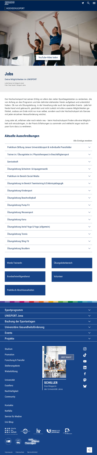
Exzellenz (9, 385)
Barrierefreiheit (32, 452)
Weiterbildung (11, 371)
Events (8, 332)
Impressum (9, 452)
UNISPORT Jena (14, 315)
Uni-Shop (9, 422)
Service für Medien (13, 416)
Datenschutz (20, 452)
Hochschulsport (15, 8)
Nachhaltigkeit (11, 391)
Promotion (9, 354)
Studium (8, 349)
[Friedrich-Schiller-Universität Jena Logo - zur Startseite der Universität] (9, 3)
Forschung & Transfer (15, 360)
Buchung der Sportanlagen (20, 321)
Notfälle (8, 410)
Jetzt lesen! (66, 357)
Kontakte (9, 405)
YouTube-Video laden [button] (48, 57)
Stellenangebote (12, 365)
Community (10, 396)
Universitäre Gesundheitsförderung (24, 327)
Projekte (9, 338)
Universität (10, 380)
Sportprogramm (14, 310)
